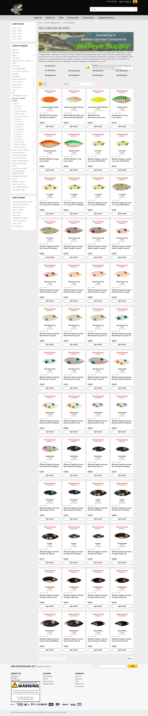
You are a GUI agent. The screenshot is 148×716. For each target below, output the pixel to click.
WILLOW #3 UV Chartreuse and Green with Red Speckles (96, 117)
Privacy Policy (88, 18)
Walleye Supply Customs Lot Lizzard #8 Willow (122, 204)
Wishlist (45, 679)
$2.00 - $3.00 (17, 31)
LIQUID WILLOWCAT (19, 79)
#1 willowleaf (18, 119)
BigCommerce (43, 712)
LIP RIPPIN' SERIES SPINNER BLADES (18, 172)
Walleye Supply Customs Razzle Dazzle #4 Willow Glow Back (49, 423)
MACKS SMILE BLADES (19, 169)
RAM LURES (16, 215)
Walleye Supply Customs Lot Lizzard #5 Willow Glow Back (98, 161)
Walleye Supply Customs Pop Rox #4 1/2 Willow (122, 509)
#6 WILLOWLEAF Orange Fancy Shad (49, 160)
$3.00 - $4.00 (17, 36)
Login (121, 2)
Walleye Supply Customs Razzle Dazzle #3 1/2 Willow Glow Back (98, 423)
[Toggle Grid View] (40, 84)
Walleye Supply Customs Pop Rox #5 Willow (98, 509)
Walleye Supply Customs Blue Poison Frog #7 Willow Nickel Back (98, 379)
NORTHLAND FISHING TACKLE (19, 165)
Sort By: (66, 84)
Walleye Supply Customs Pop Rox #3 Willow (98, 553)
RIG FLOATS (16, 66)
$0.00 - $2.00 (17, 28)
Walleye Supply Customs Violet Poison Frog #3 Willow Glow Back (122, 248)
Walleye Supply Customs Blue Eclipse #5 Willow (73, 465)
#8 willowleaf (18, 139)
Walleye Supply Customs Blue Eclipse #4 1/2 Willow (98, 466)
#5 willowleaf (18, 132)
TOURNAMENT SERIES (19, 96)
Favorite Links (73, 18)
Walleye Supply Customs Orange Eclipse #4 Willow (73, 597)
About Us (38, 18)
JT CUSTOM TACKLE (19, 158)
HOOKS (14, 179)
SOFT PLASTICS (17, 82)
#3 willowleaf (18, 121)
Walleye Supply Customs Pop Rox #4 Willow (49, 553)
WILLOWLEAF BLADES (21, 116)
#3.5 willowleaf (19, 124)
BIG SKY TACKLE (17, 210)
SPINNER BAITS (17, 85)
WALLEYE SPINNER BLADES (18, 99)
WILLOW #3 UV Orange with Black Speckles (49, 116)
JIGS (13, 93)
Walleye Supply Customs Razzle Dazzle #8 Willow (49, 465)
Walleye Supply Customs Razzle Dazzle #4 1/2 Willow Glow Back (73, 423)
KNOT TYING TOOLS (19, 184)
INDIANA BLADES (19, 114)
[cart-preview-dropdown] (134, 1)
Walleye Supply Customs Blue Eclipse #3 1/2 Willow (49, 510)
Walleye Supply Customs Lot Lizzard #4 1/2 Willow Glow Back (50, 205)
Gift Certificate (112, 2)
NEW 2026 (16, 53)
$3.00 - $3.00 (16, 34)
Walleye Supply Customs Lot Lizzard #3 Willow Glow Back (98, 205)
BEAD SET (15, 50)
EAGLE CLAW (16, 224)
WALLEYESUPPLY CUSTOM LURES (21, 62)
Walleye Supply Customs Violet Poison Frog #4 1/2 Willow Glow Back (98, 292)
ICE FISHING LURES (18, 190)
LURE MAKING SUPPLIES (20, 187)
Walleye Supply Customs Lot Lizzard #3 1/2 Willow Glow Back (74, 205)
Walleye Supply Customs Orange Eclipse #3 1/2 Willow (98, 597)
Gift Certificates (47, 676)
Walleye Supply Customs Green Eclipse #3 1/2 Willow (122, 641)
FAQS (61, 18)
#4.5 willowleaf (19, 129)
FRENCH (16, 104)
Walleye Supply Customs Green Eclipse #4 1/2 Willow (73, 641)
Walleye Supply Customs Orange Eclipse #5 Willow (122, 554)
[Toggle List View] (44, 84)
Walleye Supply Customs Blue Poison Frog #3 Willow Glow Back (49, 379)
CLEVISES (15, 74)
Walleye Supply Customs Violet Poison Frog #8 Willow (98, 248)
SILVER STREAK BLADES (20, 161)
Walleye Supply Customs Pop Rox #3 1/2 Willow (73, 553)
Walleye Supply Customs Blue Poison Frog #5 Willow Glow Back (49, 336)
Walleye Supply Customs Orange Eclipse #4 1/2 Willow (49, 597)
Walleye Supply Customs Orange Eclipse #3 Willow (122, 597)
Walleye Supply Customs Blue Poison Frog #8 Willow (73, 379)
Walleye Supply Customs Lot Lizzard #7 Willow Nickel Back (49, 248)
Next (129, 659)
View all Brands (17, 226)
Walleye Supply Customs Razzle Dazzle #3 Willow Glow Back (122, 423)
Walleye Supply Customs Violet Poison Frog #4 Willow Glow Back (73, 292)
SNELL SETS (16, 58)
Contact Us (50, 18)
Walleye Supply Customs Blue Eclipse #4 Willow (122, 465)
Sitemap (30, 712)
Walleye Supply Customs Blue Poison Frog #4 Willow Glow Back (73, 336)
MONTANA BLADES (18, 153)
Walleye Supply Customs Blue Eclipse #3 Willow (73, 509)
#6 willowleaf (18, 134)
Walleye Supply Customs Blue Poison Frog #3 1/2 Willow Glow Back (122, 336)
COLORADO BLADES (19, 69)
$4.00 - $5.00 (17, 39)
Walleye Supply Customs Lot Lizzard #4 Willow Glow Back (122, 161)
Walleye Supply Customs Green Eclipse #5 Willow (49, 640)
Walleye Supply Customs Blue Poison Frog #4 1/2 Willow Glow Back (98, 336)
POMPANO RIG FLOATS (20, 176)
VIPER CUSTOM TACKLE (20, 205)
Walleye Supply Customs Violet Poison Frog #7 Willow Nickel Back (73, 248)
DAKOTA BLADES (19, 142)
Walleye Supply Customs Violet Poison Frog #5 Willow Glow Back (122, 292)
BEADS (14, 55)
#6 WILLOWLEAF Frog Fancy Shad (72, 160)
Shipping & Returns (106, 18)
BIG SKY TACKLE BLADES (20, 150)
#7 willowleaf (18, 137)
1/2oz (14, 90)
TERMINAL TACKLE (18, 182)
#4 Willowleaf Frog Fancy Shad (119, 116)
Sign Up (128, 2)
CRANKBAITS (16, 77)
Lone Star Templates (60, 712)
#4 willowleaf (18, 127)
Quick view (50, 110)
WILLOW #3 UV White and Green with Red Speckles (74, 116)
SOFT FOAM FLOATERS (20, 71)
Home (40, 23)
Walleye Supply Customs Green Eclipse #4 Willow (98, 640)
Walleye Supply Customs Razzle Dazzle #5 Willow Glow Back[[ (122, 379)
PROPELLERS (18, 106)
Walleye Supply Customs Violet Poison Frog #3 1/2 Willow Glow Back (49, 292)
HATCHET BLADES (20, 145)
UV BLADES (17, 109)
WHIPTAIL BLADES (20, 147)
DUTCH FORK (16, 88)
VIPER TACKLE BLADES (20, 155)
